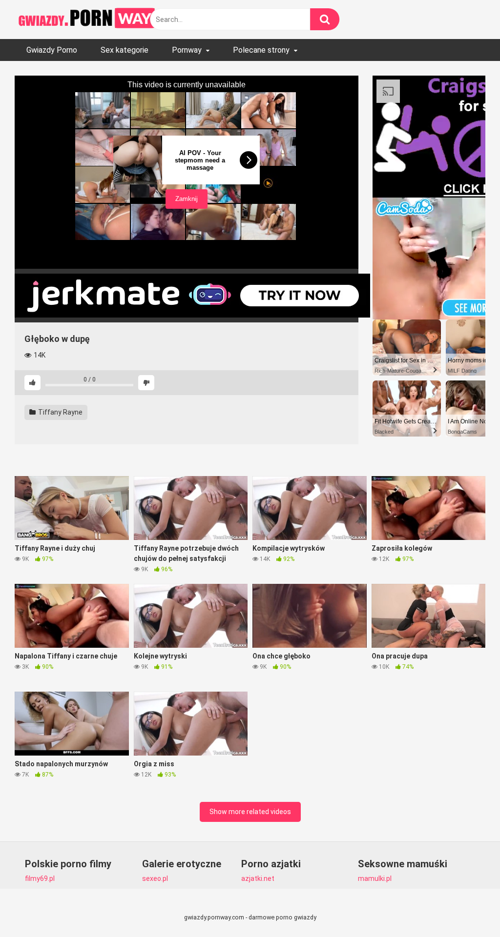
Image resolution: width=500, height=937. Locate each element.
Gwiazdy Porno (51, 50)
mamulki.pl (375, 878)
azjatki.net (257, 878)
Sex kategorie (124, 50)
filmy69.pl (40, 878)
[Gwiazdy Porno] (88, 19)
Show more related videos (250, 812)
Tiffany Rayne (60, 412)
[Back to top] (467, 907)
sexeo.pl (155, 878)
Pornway (187, 50)
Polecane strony (261, 50)
